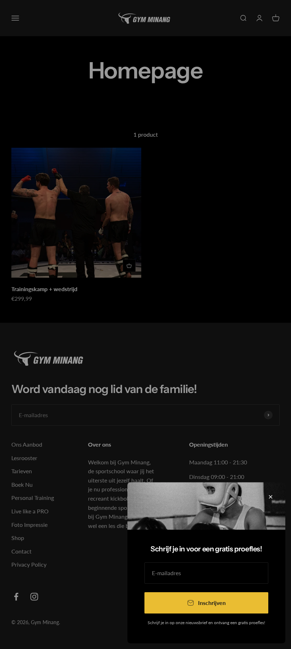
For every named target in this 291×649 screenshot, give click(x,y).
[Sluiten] (270, 496)
